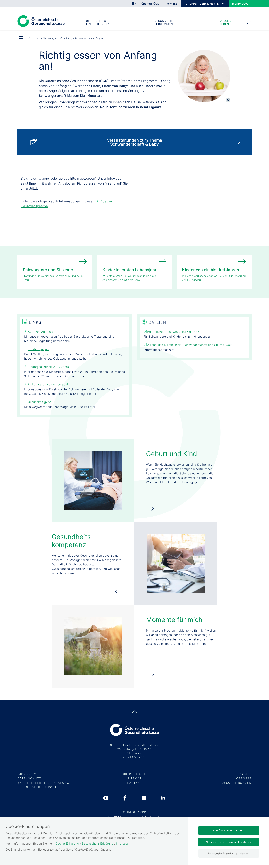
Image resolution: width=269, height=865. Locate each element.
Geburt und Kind (171, 454)
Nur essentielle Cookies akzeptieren (229, 842)
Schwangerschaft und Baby (58, 38)
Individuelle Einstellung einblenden (228, 853)
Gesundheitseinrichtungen (97, 22)
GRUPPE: (191, 3)
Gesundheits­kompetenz (72, 541)
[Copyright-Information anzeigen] (228, 100)
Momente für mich (174, 620)
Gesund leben (225, 22)
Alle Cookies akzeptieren (228, 830)
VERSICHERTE (209, 3)
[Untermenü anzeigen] (21, 38)
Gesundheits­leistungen (165, 22)
